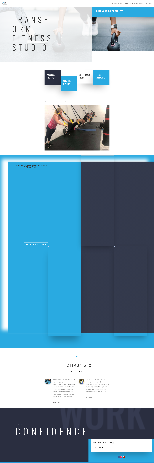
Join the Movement (77, 372)
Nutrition (114, 3)
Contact (150, 3)
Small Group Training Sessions (136, 3)
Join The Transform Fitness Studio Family (60, 101)
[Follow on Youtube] (124, 457)
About (146, 3)
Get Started (99, 448)
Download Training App (123, 3)
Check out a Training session (36, 244)
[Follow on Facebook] (119, 457)
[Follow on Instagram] (121, 457)
